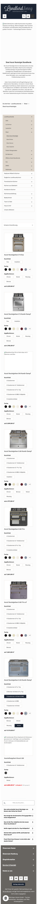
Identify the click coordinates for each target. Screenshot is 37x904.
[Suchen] (24, 16)
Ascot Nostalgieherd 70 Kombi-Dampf (17, 314)
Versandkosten (7, 891)
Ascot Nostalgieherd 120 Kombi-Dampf (18, 680)
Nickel (18, 277)
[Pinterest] (21, 878)
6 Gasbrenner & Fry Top (14, 687)
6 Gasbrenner (11, 380)
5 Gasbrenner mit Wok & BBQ (15, 696)
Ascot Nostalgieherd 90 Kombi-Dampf (17, 373)
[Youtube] (16, 878)
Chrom (9, 277)
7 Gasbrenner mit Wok (13, 706)
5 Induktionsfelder (12, 399)
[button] (31, 117)
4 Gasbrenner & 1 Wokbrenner (15, 385)
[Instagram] (26, 878)
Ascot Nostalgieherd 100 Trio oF (15, 602)
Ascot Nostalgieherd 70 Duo (14, 255)
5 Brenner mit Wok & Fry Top (15, 692)
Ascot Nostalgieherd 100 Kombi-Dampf (18, 451)
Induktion (17, 262)
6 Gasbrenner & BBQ (13, 701)
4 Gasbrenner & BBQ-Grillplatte (16, 394)
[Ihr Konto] (28, 16)
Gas (8, 262)
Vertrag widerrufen (18, 884)
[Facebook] (11, 878)
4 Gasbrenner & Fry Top (14, 390)
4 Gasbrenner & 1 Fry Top (14, 467)
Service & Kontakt (9, 865)
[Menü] (4, 16)
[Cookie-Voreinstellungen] (6, 898)
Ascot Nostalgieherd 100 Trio (14, 529)
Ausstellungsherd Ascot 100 (14, 758)
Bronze (9, 281)
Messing (27, 277)
